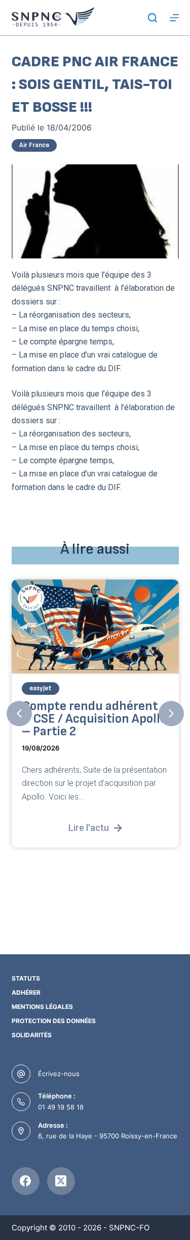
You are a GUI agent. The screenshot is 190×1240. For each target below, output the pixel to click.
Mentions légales (42, 1006)
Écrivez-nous (59, 1074)
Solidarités (32, 1035)
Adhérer (26, 992)
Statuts (26, 978)
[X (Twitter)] (61, 1181)
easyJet (40, 688)
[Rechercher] (152, 17)
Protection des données (54, 1021)
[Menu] (174, 17)
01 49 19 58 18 (61, 1107)
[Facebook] (26, 1181)
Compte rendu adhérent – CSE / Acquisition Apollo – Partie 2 (94, 718)
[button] (19, 713)
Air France (34, 145)
